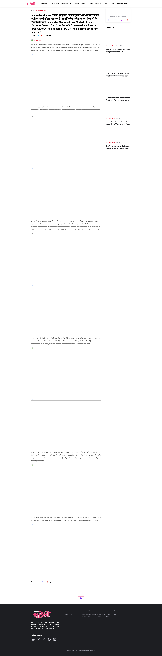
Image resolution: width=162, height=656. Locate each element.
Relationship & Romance (79, 3)
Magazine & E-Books (122, 3)
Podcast (113, 3)
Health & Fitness (65, 3)
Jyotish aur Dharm (110, 645)
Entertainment (44, 3)
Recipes (91, 3)
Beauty (97, 3)
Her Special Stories (41, 10)
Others (105, 3)
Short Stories (55, 3)
